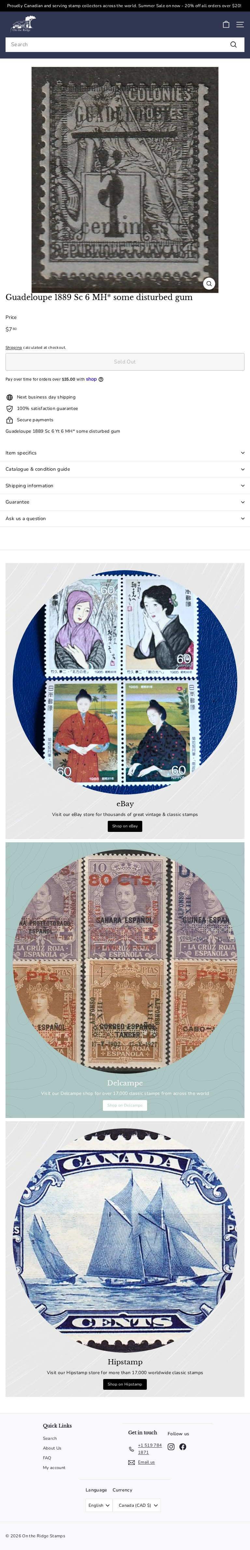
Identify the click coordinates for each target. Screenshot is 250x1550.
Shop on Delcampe (125, 1105)
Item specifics (21, 453)
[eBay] (125, 682)
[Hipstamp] (125, 1240)
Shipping (14, 347)
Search (50, 1438)
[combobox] (125, 44)
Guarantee (17, 502)
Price (11, 317)
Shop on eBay (125, 826)
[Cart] (226, 24)
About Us (52, 1448)
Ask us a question (26, 518)
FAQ (47, 1458)
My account (54, 1468)
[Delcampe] (125, 961)
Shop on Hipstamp (125, 1384)
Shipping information (30, 485)
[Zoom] (209, 284)
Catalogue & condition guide (38, 469)
